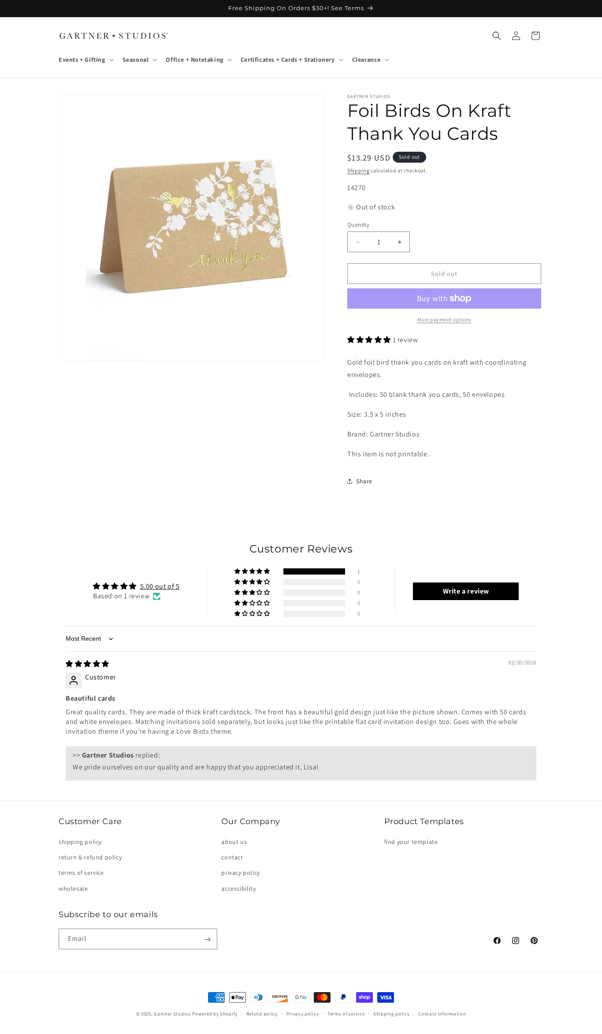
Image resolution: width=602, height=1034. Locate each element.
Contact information (442, 1013)
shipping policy (80, 842)
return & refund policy (90, 858)
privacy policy (240, 873)
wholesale (73, 888)
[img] (87, 663)
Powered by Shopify (215, 1014)
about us (234, 842)
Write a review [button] (466, 591)
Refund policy (262, 1013)
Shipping (358, 170)
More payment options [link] (444, 319)
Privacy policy (302, 1013)
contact (232, 858)
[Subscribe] (207, 939)
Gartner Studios (172, 1014)
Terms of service (345, 1013)
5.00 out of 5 (160, 586)
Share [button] (364, 481)
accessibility (238, 888)
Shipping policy (391, 1013)
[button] (85, 59)
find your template (411, 842)
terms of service (81, 873)
